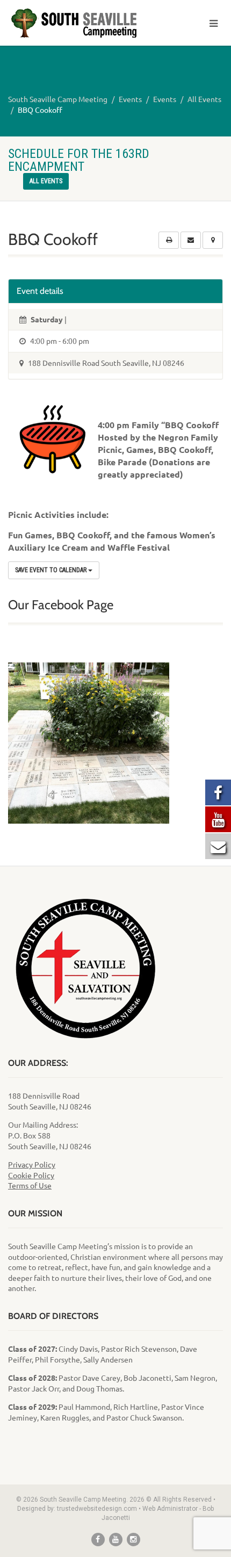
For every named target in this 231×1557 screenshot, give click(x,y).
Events (130, 99)
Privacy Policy (31, 1164)
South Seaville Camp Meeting (57, 99)
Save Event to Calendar (51, 570)
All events (46, 181)
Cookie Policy (31, 1175)
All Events (204, 99)
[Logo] (77, 23)
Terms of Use (30, 1185)
